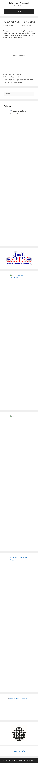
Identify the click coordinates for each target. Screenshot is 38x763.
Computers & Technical (13, 74)
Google (7, 77)
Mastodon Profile (19, 751)
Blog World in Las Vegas (13, 82)
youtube (18, 77)
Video (13, 77)
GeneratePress (30, 760)
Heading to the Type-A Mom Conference (19, 80)
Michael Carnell (19, 3)
